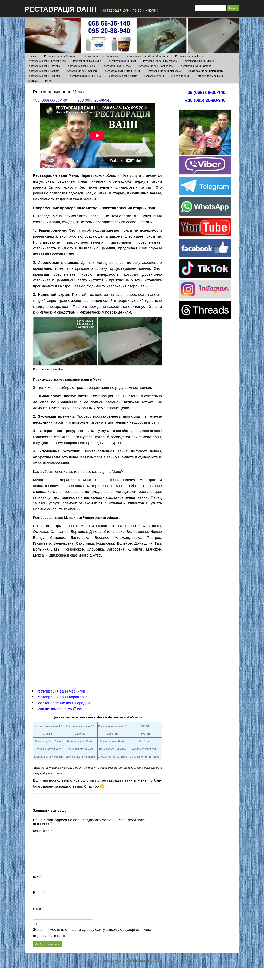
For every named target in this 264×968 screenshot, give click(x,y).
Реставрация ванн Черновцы (45, 75)
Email (39, 892)
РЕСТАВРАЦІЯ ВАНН (61, 9)
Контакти (33, 80)
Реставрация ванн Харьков (43, 70)
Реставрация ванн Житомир (60, 56)
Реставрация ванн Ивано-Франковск (147, 56)
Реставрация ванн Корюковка (61, 696)
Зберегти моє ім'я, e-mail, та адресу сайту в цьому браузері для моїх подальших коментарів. (92, 932)
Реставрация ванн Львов (121, 61)
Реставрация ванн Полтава (44, 65)
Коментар (42, 830)
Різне (48, 80)
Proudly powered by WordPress (120, 960)
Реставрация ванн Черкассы (165, 70)
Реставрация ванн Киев (189, 56)
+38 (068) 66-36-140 (50, 100)
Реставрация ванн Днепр (122, 75)
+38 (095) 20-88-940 (94, 100)
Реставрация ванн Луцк (87, 61)
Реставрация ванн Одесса (198, 61)
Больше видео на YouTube (59, 708)
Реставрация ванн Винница (84, 75)
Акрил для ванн (180, 75)
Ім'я (37, 876)
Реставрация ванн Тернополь (155, 65)
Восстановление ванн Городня (63, 702)
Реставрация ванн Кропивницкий (47, 61)
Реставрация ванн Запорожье (101, 56)
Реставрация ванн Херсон (81, 70)
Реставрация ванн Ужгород (195, 65)
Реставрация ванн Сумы (117, 65)
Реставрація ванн (154, 75)
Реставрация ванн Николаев (160, 61)
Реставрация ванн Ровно (81, 65)
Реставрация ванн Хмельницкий (122, 70)
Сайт (37, 908)
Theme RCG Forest (150, 960)
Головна (32, 56)
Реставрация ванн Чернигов (205, 71)
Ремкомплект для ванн (209, 75)
